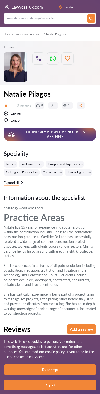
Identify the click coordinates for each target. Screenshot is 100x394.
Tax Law (10, 164)
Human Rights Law (79, 172)
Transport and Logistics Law (65, 164)
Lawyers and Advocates (28, 34)
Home (7, 34)
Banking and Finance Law (21, 172)
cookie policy (55, 352)
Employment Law (31, 164)
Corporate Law (52, 172)
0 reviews (24, 105)
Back (11, 47)
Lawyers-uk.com (27, 6)
